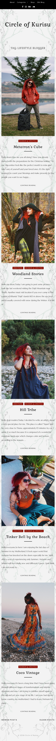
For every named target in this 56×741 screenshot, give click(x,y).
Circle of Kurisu (28, 24)
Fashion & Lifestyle (28, 141)
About (12, 2)
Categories (21, 2)
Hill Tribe (28, 410)
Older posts (47, 720)
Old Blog (40, 2)
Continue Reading (28, 185)
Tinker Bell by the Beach (28, 537)
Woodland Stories (28, 274)
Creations (18, 268)
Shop (33, 2)
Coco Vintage (28, 672)
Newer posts (9, 720)
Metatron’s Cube (28, 147)
